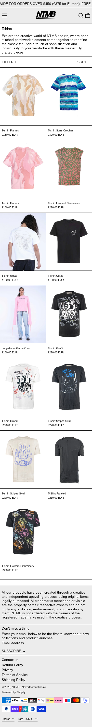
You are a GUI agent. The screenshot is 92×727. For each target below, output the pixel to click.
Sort (82, 62)
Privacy (7, 670)
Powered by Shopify (14, 692)
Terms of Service (15, 675)
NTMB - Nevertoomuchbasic (29, 687)
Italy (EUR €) (26, 718)
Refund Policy (12, 665)
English (6, 718)
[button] (80, 15)
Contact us (10, 660)
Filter (7, 62)
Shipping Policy (13, 680)
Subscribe (11, 651)
